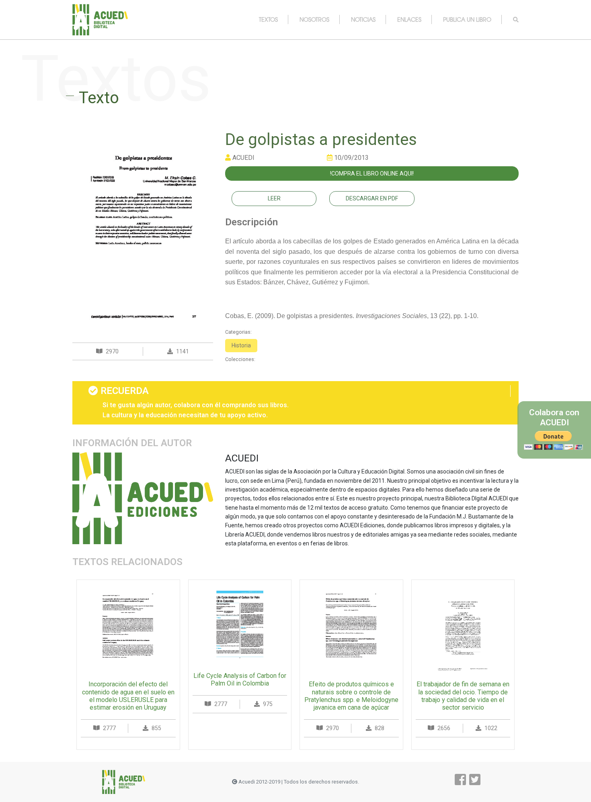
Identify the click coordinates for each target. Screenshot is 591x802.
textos (268, 19)
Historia (241, 345)
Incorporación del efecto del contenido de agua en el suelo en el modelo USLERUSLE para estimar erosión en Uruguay (128, 695)
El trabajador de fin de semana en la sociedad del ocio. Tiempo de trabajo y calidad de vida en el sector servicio (463, 695)
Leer (274, 198)
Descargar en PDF (372, 198)
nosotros (314, 19)
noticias (363, 19)
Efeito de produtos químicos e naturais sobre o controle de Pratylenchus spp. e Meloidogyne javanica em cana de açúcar (351, 695)
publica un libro (467, 19)
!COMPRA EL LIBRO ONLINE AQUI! (372, 173)
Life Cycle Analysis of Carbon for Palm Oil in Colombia (239, 679)
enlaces (409, 19)
